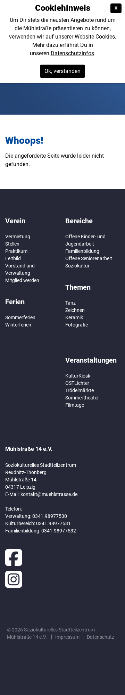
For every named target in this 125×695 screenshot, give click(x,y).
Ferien (15, 302)
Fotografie (76, 325)
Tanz (70, 303)
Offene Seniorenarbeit (88, 258)
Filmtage (74, 405)
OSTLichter (77, 383)
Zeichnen (75, 310)
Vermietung (17, 236)
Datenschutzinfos (72, 53)
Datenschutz (100, 637)
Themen (78, 287)
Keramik (74, 317)
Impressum (67, 637)
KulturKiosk (77, 376)
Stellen (12, 244)
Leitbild (13, 258)
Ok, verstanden (62, 71)
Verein (15, 221)
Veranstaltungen (91, 360)
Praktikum (16, 251)
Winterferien (18, 325)
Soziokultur (77, 265)
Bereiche (79, 221)
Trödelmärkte (79, 390)
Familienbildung (82, 251)
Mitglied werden (22, 280)
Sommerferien (20, 317)
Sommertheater (82, 397)
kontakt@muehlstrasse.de (48, 494)
